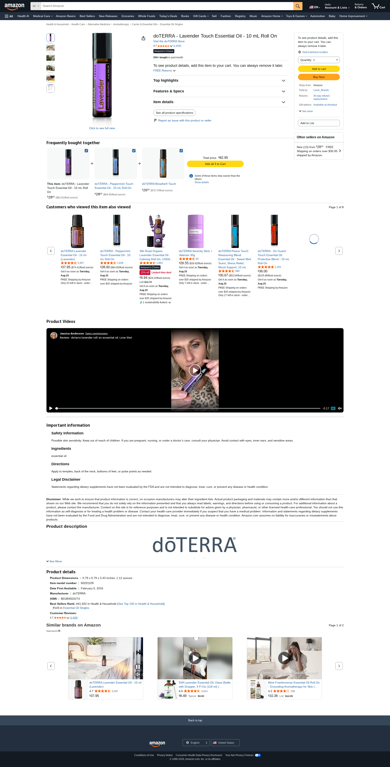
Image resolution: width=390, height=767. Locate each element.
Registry (240, 16)
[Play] (50, 408)
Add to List (307, 123)
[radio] (51, 38)
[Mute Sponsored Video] (137, 674)
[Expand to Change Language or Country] (319, 7)
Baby (332, 16)
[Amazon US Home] (157, 744)
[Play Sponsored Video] (195, 658)
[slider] (188, 408)
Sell (214, 16)
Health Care (78, 24)
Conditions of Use (144, 755)
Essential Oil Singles (171, 24)
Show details (202, 182)
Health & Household (57, 24)
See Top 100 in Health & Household (141, 603)
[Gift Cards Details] (208, 16)
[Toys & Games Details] (306, 16)
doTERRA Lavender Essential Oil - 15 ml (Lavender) (115, 684)
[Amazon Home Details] (282, 16)
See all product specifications (174, 112)
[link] (116, 163)
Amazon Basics (66, 16)
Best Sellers (87, 16)
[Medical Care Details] (52, 16)
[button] (9, 16)
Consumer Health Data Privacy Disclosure (199, 755)
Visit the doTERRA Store (169, 41)
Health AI (23, 16)
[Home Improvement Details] (367, 16)
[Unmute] (340, 408)
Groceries (127, 16)
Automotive (317, 16)
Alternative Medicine (99, 24)
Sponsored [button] (51, 631)
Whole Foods (146, 16)
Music (253, 16)
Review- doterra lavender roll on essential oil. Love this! (96, 337)
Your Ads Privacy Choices (239, 755)
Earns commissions (97, 333)
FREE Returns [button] (163, 70)
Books (185, 16)
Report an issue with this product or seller (184, 120)
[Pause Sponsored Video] (137, 667)
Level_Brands (321, 90)
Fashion (226, 16)
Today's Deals (168, 16)
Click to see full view (102, 128)
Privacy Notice (165, 755)
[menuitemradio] (333, 408)
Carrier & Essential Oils (144, 24)
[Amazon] (14, 6)
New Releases (108, 16)
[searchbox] (167, 6)
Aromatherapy (121, 24)
